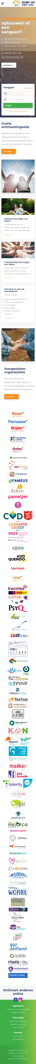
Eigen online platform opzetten (18, 1058)
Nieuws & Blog (18, 1027)
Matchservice (18, 1036)
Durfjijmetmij (22, 3)
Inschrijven (7, 65)
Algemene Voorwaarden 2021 (18, 1053)
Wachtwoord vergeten (18, 111)
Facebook (16, 1000)
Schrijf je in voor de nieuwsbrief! (18, 1009)
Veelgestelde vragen (18, 1012)
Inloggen (8, 105)
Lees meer (7, 151)
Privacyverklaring (18, 1056)
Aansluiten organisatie (18, 1024)
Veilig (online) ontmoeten (18, 1021)
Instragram (20, 1000)
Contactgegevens (18, 1039)
